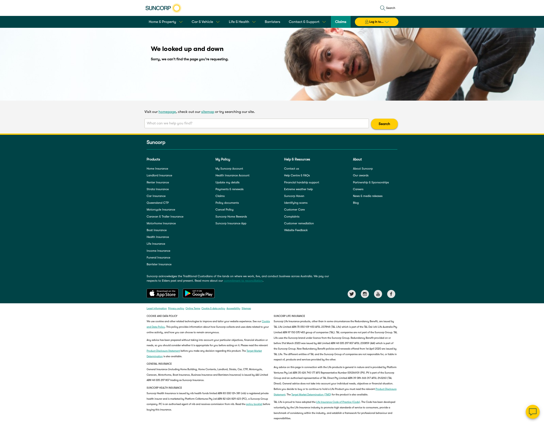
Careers (358, 189)
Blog (356, 202)
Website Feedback (296, 230)
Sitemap (246, 308)
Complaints (291, 216)
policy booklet (254, 404)
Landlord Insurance (159, 175)
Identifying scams (295, 202)
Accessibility (233, 308)
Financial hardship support (301, 182)
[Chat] (533, 412)
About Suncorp (363, 168)
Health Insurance (158, 237)
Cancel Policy (224, 209)
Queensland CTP (158, 202)
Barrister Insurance (159, 264)
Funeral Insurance (158, 257)
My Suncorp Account (229, 168)
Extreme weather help (298, 189)
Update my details (227, 182)
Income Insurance (158, 250)
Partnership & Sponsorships (371, 182)
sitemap (207, 112)
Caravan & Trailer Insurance (165, 216)
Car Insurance (156, 196)
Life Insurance (156, 243)
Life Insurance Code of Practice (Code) (338, 402)
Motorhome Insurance (161, 223)
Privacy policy (176, 308)
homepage (167, 112)
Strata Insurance (158, 189)
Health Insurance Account (232, 175)
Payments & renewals (229, 189)
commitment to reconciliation (243, 280)
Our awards (360, 175)
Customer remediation (299, 223)
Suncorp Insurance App (230, 223)
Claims (220, 196)
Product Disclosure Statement (163, 350)
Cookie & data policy (213, 308)
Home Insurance (157, 168)
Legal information (157, 308)
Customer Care (294, 209)
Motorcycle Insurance (161, 209)
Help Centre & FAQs (297, 175)
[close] (537, 369)
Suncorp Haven (294, 196)
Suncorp (156, 142)
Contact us (291, 168)
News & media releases (367, 196)
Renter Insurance (158, 182)
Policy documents (227, 202)
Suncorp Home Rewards (231, 216)
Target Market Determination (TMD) (311, 394)
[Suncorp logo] (163, 8)
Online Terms (193, 308)
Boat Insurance (157, 230)
